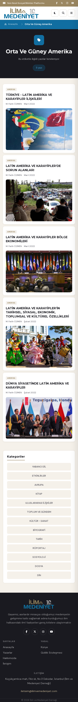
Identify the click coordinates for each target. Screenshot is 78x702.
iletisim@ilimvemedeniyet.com (39, 691)
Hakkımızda (9, 658)
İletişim (7, 663)
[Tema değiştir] (54, 13)
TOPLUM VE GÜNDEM (39, 511)
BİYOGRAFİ (39, 530)
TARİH (39, 539)
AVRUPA (39, 484)
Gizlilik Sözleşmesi (51, 652)
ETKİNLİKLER (39, 475)
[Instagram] (67, 3)
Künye (44, 647)
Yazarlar (7, 652)
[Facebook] (57, 3)
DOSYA (39, 566)
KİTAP (39, 493)
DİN (39, 575)
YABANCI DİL (39, 466)
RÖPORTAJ (39, 548)
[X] (62, 3)
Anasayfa (13, 24)
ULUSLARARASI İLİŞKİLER (39, 502)
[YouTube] (73, 3)
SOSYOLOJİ (39, 557)
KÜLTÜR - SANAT (39, 520)
